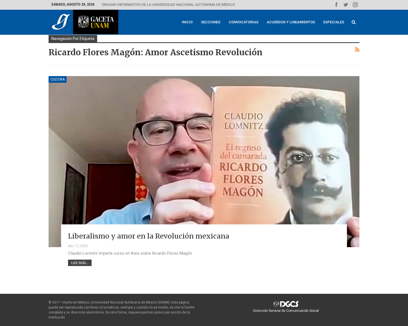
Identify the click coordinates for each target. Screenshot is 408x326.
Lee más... (80, 263)
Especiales (333, 22)
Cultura (58, 79)
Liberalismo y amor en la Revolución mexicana (148, 236)
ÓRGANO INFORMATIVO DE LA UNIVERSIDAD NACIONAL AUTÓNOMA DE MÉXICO (168, 4)
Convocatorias (243, 22)
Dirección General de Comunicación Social (286, 311)
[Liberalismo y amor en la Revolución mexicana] (204, 161)
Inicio (187, 22)
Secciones (210, 22)
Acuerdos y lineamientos (291, 22)
